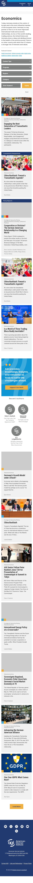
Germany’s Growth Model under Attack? (14, 476)
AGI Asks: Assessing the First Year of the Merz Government (16, 443)
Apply (27, 85)
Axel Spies (7, 797)
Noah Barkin (7, 195)
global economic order (18, 53)
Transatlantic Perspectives (11, 153)
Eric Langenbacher (16, 438)
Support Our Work (16, 387)
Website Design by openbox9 (19, 870)
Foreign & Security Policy (2, 115)
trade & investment (6, 53)
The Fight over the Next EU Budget (23, 420)
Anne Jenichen (8, 249)
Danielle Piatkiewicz (17, 249)
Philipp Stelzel (21, 251)
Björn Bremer (7, 494)
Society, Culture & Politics (7, 115)
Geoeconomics (5, 115)
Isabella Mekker (8, 539)
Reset (26, 92)
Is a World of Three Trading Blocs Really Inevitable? (15, 330)
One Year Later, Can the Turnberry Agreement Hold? (10, 420)
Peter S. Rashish (8, 348)
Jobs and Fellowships (16, 863)
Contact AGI (4, 863)
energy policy (15, 55)
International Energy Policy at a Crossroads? (15, 628)
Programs (22, 3)
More (29, 3)
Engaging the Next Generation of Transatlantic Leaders (16, 126)
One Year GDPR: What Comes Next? (16, 778)
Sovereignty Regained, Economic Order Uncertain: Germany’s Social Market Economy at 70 (15, 680)
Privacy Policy (28, 863)
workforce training (6, 55)
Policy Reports (7, 200)
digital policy (27, 53)
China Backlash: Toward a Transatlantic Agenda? (15, 176)
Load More (17, 806)
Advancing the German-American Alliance (14, 731)
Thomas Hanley (8, 254)
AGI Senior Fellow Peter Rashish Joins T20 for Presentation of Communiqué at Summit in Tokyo (15, 572)
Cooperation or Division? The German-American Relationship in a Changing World (15, 229)
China (20, 55)
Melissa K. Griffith (13, 251)
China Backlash (10, 522)
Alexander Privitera (23, 416)
